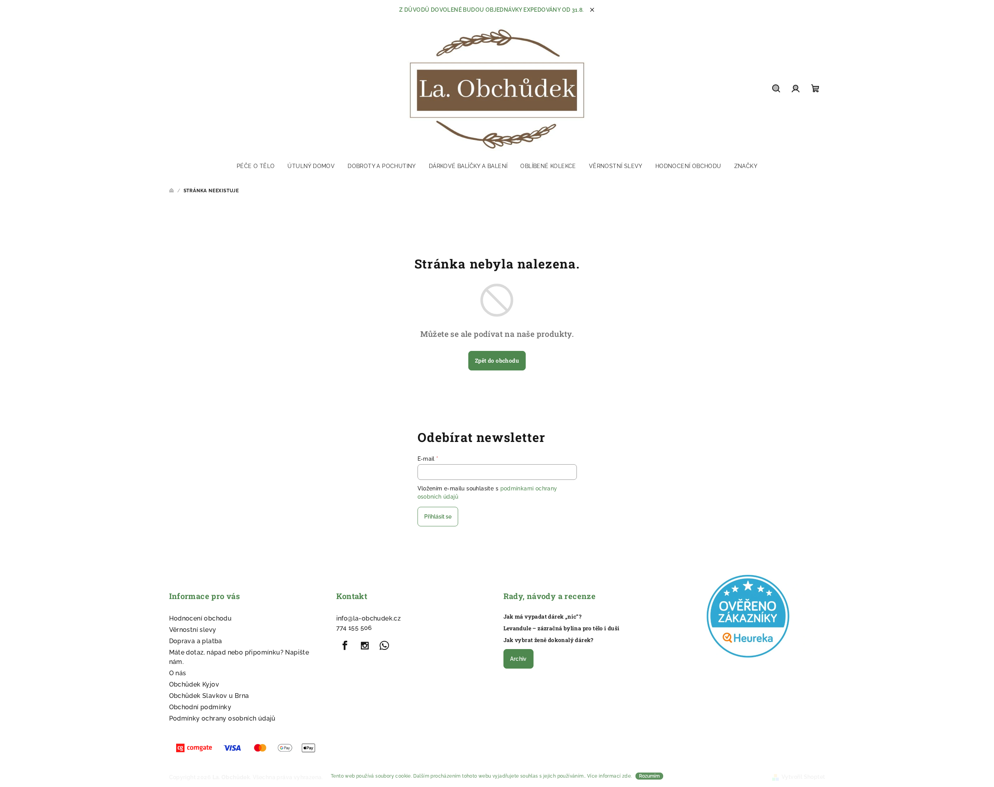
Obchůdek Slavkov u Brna (209, 695)
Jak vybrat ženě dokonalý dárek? (548, 640)
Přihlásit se (437, 516)
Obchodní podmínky (200, 707)
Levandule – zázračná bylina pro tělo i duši (561, 628)
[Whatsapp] (384, 646)
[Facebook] (345, 646)
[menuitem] (255, 166)
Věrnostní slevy (192, 629)
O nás (177, 673)
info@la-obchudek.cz (368, 618)
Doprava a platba (195, 641)
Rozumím (649, 776)
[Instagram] (365, 646)
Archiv (518, 659)
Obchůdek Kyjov (194, 684)
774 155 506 (354, 627)
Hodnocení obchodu (200, 618)
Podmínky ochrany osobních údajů (222, 718)
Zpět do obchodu (497, 360)
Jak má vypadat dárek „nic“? (542, 616)
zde (626, 776)
